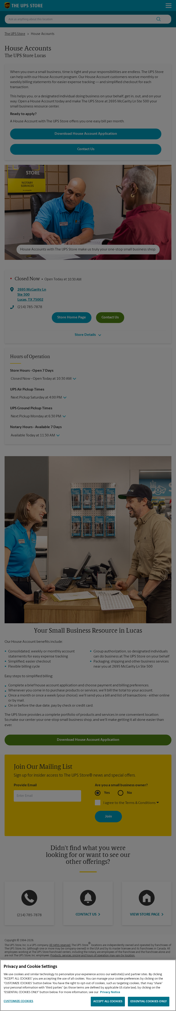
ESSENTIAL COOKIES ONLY (148, 1001)
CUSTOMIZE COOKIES (18, 1001)
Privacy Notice (110, 992)
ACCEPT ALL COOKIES (107, 1001)
